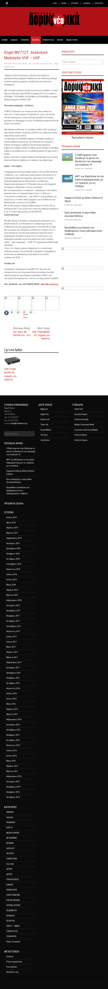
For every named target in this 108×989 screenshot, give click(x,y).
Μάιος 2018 (11, 585)
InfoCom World (81, 435)
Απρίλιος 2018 (12, 590)
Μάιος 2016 (11, 704)
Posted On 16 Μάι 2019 (73, 220)
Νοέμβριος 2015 (13, 735)
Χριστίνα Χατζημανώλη (42, 63)
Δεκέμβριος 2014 (13, 787)
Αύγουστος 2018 (13, 569)
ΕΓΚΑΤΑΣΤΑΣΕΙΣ (12, 879)
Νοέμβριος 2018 (13, 554)
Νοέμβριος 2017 (13, 616)
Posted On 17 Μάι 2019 (73, 205)
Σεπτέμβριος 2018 (13, 564)
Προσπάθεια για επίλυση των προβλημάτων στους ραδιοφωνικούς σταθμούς (83, 231)
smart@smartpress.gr (18, 423)
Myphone (44, 409)
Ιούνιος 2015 (11, 756)
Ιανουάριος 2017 (13, 667)
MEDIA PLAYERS (12, 833)
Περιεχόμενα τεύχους (83, 137)
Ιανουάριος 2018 (13, 605)
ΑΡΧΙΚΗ (5, 40)
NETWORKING (11, 838)
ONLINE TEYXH (71, 40)
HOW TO (9, 827)
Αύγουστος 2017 (13, 631)
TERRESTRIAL (11, 859)
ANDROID (10, 812)
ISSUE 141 (9, 67)
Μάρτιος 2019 (12, 533)
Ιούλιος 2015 (11, 750)
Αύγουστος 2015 (13, 745)
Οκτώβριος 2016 (13, 683)
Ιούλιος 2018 (11, 574)
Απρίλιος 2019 (12, 528)
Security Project (81, 414)
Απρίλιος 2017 (12, 652)
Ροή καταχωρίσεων (14, 961)
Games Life (45, 419)
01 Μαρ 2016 (21, 63)
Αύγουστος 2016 (13, 688)
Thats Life (44, 424)
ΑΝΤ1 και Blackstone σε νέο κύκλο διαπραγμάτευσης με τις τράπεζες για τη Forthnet (20, 462)
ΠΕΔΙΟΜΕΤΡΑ (11, 910)
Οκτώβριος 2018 (13, 559)
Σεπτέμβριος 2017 (13, 626)
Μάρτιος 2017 (12, 657)
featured (9, 817)
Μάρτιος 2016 (12, 714)
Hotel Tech (79, 409)
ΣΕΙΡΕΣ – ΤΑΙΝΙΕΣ (13, 926)
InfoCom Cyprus (81, 440)
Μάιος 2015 (11, 761)
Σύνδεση (9, 956)
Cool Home (45, 440)
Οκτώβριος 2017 (13, 621)
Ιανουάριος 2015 (13, 781)
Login (55, 3)
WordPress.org (12, 972)
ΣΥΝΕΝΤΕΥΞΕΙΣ (48, 40)
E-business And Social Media (86, 430)
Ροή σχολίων (11, 967)
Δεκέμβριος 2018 (13, 548)
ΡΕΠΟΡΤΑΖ (10, 921)
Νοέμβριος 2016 (13, 678)
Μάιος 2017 (11, 647)
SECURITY (10, 853)
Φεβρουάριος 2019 (14, 538)
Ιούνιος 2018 (11, 579)
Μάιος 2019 (11, 522)
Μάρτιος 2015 (12, 771)
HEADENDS (10, 822)
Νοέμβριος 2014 (13, 792)
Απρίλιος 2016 (12, 709)
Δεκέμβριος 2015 (13, 730)
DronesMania (45, 430)
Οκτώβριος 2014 (13, 797)
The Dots (44, 435)
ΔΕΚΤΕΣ (9, 874)
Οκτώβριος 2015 (13, 740)
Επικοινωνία (99, 3)
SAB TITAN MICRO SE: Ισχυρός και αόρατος (41, 335)
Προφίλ (63, 3)
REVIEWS (35, 40)
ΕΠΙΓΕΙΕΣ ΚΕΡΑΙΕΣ (13, 900)
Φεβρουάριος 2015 (14, 776)
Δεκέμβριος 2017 (13, 610)
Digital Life (44, 414)
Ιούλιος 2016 (11, 693)
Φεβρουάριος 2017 (14, 662)
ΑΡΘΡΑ (60, 40)
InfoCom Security (81, 419)
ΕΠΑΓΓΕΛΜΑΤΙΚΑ (13, 895)
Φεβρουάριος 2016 (14, 719)
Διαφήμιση (86, 3)
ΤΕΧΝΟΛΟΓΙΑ (11, 936)
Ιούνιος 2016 (11, 699)
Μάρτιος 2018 (12, 595)
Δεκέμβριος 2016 (13, 673)
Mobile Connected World (84, 424)
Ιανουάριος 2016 (13, 725)
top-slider (10, 864)
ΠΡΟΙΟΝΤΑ (25, 40)
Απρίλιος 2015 (12, 766)
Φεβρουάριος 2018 (14, 600)
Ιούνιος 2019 (11, 517)
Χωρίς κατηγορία (13, 941)
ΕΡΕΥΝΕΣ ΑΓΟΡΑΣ (13, 905)
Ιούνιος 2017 (11, 642)
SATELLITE (10, 848)
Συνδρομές (75, 3)
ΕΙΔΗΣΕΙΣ (14, 40)
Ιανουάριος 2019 (13, 543)
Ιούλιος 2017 (11, 636)
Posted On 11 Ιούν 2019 (83, 169)
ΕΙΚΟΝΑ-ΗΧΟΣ (11, 890)
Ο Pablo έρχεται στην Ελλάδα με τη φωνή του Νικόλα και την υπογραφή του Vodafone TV (20, 451)
